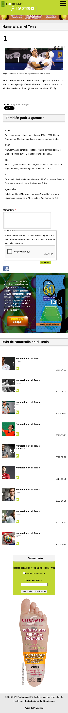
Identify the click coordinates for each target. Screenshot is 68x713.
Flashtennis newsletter (35, 573)
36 (6, 160)
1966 (7, 145)
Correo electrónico (34, 580)
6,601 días (10, 189)
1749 (7, 130)
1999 (18, 514)
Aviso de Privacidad (34, 708)
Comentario (9, 210)
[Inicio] (12, 3)
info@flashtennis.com (44, 701)
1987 (18, 536)
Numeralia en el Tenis (28, 358)
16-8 (18, 492)
